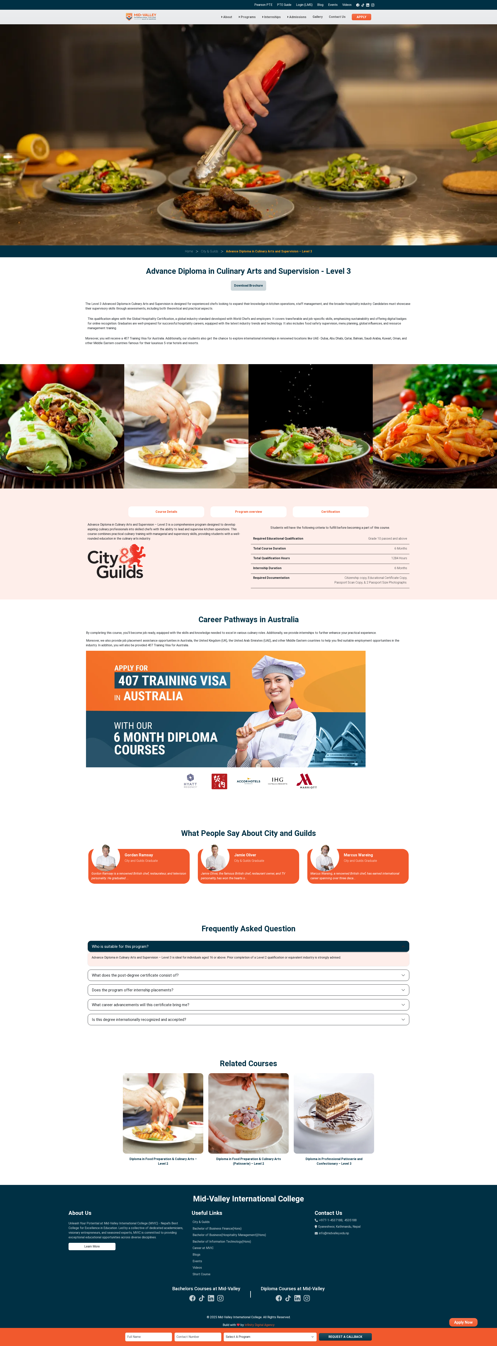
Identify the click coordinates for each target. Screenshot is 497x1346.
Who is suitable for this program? (120, 946)
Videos (347, 5)
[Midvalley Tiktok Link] (202, 1297)
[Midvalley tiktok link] (362, 5)
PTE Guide (284, 5)
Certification (330, 512)
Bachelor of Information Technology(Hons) (222, 1241)
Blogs (196, 1254)
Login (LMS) (304, 5)
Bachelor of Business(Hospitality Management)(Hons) (229, 1235)
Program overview (248, 512)
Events (333, 5)
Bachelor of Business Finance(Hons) (217, 1228)
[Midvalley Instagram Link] (220, 1297)
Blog (320, 5)
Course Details (166, 512)
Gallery (318, 17)
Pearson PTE (263, 5)
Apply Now (463, 1322)
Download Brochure (248, 285)
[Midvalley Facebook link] (357, 5)
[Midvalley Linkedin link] (367, 5)
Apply (361, 17)
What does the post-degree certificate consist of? (135, 975)
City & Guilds (201, 1222)
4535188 (350, 1220)
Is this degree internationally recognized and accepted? (139, 1019)
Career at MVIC (203, 1248)
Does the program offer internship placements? (132, 990)
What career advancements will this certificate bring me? (140, 1004)
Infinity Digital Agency (260, 1325)
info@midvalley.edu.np (334, 1233)
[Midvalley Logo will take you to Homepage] (141, 17)
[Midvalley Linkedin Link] (211, 1297)
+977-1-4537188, (331, 1220)
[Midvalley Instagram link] (372, 5)
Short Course (201, 1274)
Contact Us (337, 17)
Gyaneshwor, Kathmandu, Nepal (339, 1226)
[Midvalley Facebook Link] (192, 1297)
